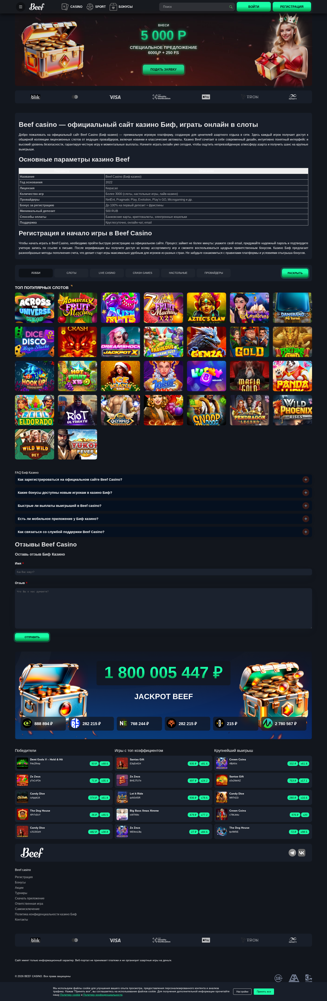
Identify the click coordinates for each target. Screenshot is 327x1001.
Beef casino (23, 869)
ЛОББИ (35, 272)
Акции (19, 887)
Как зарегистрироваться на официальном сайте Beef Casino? (70, 479)
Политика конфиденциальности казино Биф (46, 914)
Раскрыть (295, 273)
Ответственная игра (29, 903)
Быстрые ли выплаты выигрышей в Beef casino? (59, 506)
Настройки (242, 991)
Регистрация (24, 877)
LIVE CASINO (107, 272)
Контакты (21, 919)
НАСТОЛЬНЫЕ (178, 272)
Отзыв (20, 583)
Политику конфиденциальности (102, 994)
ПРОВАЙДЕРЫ (214, 272)
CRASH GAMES (142, 272)
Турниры (21, 893)
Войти (253, 6)
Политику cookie (69, 994)
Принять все (264, 991)
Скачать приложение (29, 898)
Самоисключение (27, 909)
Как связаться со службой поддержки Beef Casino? (61, 532)
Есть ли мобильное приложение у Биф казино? (58, 519)
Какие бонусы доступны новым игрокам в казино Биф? (65, 493)
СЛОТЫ (71, 272)
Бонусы (20, 882)
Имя (18, 563)
